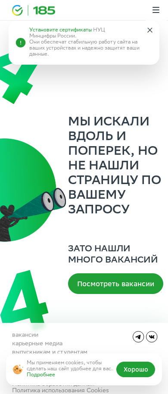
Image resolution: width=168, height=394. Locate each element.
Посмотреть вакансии (115, 283)
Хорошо (136, 369)
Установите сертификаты (60, 30)
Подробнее (41, 375)
